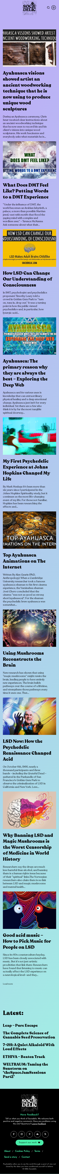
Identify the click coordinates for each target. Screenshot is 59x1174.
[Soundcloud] (37, 1134)
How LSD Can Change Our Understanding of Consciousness (27, 279)
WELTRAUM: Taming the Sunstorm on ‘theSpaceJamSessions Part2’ (25, 1070)
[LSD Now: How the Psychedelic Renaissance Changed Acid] (29, 716)
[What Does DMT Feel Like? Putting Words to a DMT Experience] (29, 160)
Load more (8, 984)
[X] (45, 1134)
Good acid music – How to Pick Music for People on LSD (27, 941)
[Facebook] (14, 1134)
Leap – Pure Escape (20, 1025)
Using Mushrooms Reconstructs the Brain (23, 659)
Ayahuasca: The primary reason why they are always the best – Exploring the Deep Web (25, 373)
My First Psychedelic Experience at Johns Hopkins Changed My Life (26, 470)
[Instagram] (21, 1134)
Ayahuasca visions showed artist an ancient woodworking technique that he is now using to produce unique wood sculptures (27, 91)
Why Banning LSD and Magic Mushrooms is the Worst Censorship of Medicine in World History (28, 847)
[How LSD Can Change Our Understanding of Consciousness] (29, 248)
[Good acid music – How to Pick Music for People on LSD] (29, 910)
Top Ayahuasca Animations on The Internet (24, 561)
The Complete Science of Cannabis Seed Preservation (29, 1035)
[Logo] (29, 8)
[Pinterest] (29, 1134)
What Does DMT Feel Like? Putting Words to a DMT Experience (26, 191)
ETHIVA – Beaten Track (24, 1056)
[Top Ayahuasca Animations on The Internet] (29, 530)
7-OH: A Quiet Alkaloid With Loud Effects (29, 1047)
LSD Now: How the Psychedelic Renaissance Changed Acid (27, 750)
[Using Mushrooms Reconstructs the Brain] (29, 628)
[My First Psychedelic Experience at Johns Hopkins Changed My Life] (29, 436)
